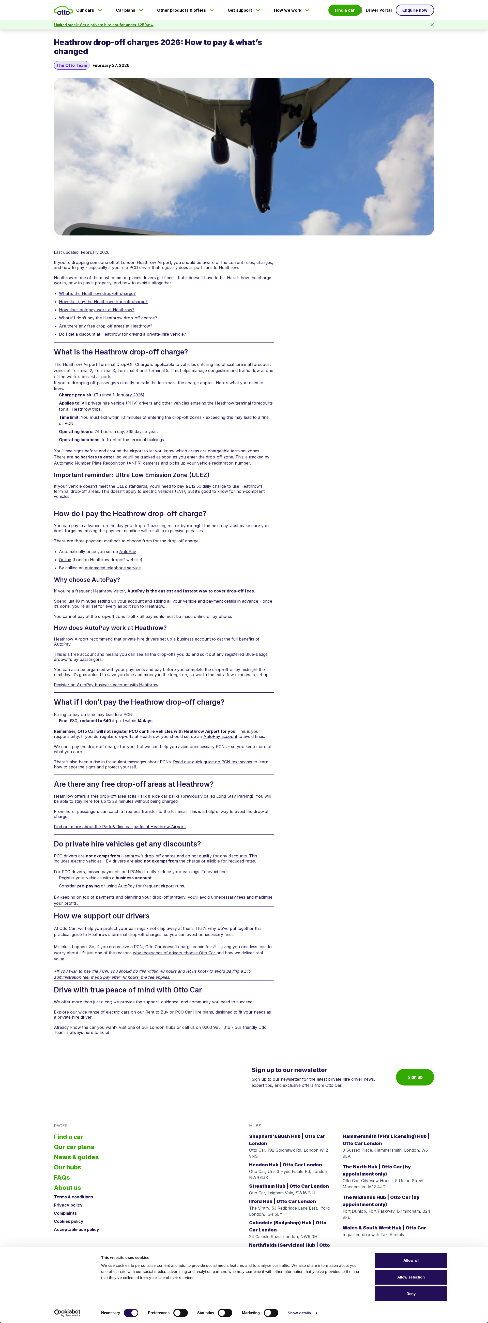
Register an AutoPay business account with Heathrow (106, 684)
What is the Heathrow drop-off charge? (97, 293)
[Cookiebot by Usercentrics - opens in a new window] (67, 1313)
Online (65, 559)
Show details (299, 1313)
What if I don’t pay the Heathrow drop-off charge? (108, 317)
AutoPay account (220, 736)
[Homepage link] (63, 10)
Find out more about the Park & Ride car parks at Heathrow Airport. (120, 826)
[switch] (180, 1313)
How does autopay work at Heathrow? (96, 309)
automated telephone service (112, 567)
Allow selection (411, 1277)
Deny (411, 1293)
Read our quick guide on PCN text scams (212, 761)
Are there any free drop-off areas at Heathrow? (105, 326)
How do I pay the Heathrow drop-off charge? (103, 301)
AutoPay (127, 551)
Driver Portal (379, 10)
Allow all (411, 1260)
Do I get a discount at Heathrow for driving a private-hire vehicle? (122, 334)
